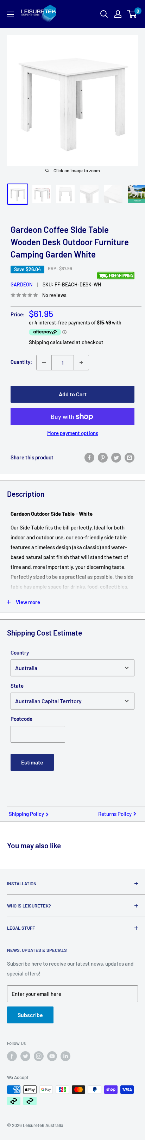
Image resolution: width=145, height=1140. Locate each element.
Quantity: (21, 362)
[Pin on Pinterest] (103, 457)
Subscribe (30, 1014)
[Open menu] (10, 14)
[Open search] (104, 14)
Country (20, 652)
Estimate (32, 762)
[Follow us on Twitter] (25, 1056)
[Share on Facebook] (89, 457)
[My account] (117, 14)
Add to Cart (73, 394)
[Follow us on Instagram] (39, 1056)
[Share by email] (129, 457)
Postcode (21, 718)
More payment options (72, 433)
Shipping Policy (26, 814)
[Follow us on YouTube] (52, 1056)
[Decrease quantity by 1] (44, 362)
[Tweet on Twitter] (116, 457)
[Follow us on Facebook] (12, 1056)
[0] (132, 14)
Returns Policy (115, 814)
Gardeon (21, 284)
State (17, 685)
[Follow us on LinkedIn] (65, 1056)
